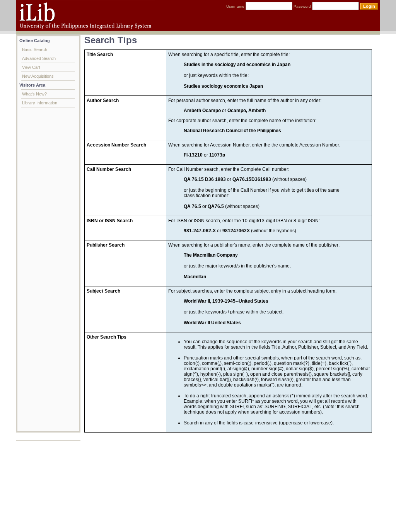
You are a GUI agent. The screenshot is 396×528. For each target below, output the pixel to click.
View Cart (31, 67)
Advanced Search (39, 58)
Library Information (39, 102)
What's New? (34, 94)
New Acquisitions (38, 76)
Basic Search (34, 49)
